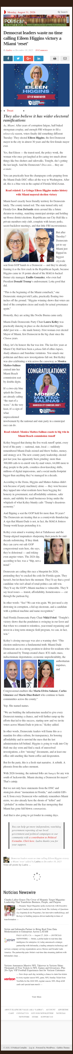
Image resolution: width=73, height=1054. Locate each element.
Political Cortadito (19, 1047)
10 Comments (41, 50)
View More (36, 996)
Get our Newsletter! (42, 1013)
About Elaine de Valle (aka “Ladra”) (24, 1009)
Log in (31, 1047)
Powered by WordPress (45, 1047)
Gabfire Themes (63, 1047)
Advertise (63, 1009)
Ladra (9, 50)
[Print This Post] (54, 58)
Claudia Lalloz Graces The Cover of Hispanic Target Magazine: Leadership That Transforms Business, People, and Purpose (34, 901)
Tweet (10, 110)
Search (64, 12)
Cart (11, 1013)
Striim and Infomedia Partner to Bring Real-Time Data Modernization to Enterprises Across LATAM (30, 930)
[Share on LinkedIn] (39, 58)
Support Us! (47, 1016)
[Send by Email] (64, 58)
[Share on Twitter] (19, 58)
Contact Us (22, 1013)
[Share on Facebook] (8, 58)
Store (35, 1016)
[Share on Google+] (29, 58)
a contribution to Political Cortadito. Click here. (34, 839)
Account (50, 1009)
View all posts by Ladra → (17, 865)
